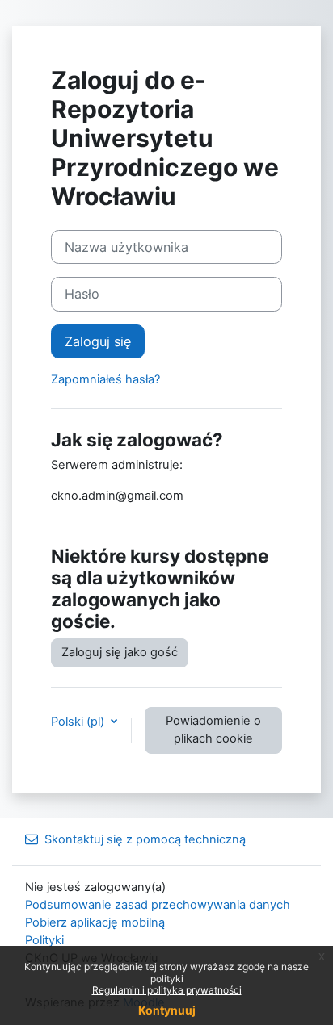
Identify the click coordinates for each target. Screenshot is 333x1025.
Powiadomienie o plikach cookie (213, 729)
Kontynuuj (167, 1010)
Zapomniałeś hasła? (105, 379)
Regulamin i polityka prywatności (167, 990)
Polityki (44, 940)
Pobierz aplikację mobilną (95, 922)
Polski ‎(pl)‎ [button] (79, 721)
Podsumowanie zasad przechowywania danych (157, 904)
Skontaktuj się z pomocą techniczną (145, 839)
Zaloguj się (98, 341)
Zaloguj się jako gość (119, 652)
